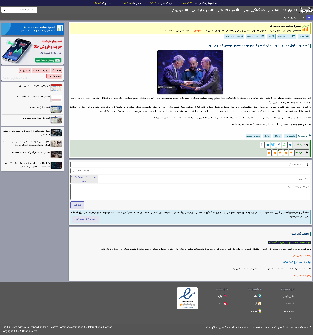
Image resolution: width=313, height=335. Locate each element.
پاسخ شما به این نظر (302, 255)
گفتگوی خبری (252, 10)
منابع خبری (288, 296)
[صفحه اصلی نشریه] (309, 18)
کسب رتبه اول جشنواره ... (291, 17)
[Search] (3, 9)
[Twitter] (273, 145)
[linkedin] (267, 145)
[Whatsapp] (284, 145)
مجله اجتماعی (201, 10)
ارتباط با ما (289, 311)
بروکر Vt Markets (41, 70)
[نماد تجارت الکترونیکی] (187, 309)
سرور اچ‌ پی (25, 70)
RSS (291, 318)
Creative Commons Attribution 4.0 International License (80, 327)
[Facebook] (278, 145)
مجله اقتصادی (226, 10)
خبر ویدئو (178, 10)
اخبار (271, 10)
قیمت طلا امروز (54, 76)
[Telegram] (289, 145)
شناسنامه (289, 304)
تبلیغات (288, 10)
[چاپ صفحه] (262, 145)
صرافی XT (56, 70)
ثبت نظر (77, 205)
